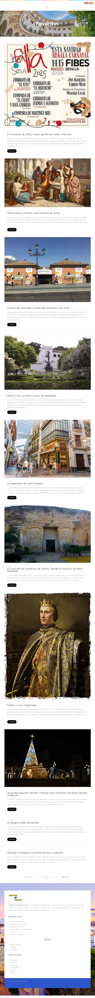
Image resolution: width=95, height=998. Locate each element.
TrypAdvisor (14, 968)
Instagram (14, 965)
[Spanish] (92, 3)
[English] (85, 3)
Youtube (13, 970)
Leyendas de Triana (17, 927)
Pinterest (13, 963)
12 (58, 877)
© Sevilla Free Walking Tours (16, 981)
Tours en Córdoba (17, 934)
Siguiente (65, 877)
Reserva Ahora (5, 997)
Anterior (29, 877)
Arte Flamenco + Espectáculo (21, 929)
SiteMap (13, 947)
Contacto (13, 950)
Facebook (13, 960)
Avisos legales (15, 945)
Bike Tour (13, 932)
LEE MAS (12, 151)
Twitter (12, 973)
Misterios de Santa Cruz (19, 924)
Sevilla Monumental (17, 922)
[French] (88, 3)
